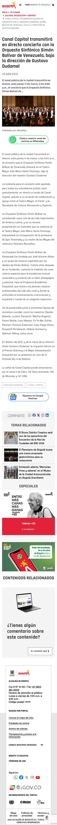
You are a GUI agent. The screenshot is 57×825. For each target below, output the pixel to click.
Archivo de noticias (18, 728)
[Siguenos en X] (27, 777)
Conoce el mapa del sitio (21, 717)
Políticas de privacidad (27, 814)
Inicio (4, 12)
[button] (30, 416)
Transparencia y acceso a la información (22, 735)
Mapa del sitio (13, 814)
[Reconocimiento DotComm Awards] (25, 801)
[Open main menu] (20, 5)
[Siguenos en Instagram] (32, 777)
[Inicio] (9, 4)
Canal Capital (36, 385)
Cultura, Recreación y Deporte (20, 15)
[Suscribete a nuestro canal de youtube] (38, 777)
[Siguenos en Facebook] (16, 777)
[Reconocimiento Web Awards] (40, 801)
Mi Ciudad (15, 12)
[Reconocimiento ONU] (11, 801)
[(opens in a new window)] (43, 416)
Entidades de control (19, 723)
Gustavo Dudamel (13, 385)
